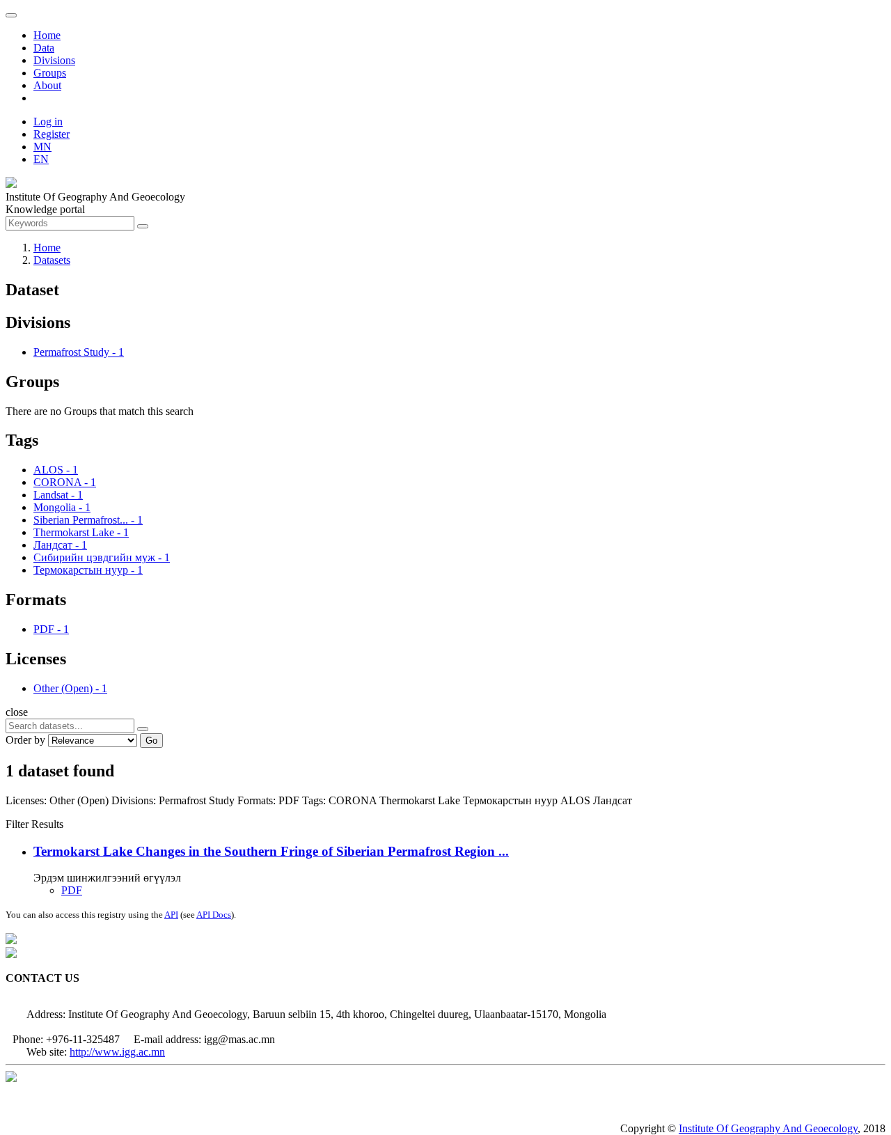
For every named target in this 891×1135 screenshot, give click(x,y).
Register (51, 134)
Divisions (54, 60)
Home (47, 35)
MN (42, 146)
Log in (48, 121)
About (47, 85)
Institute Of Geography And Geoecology (768, 1128)
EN (41, 159)
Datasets (51, 260)
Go (151, 740)
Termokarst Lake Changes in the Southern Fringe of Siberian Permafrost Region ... (271, 851)
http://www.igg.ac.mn (117, 1052)
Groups (49, 73)
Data (43, 48)
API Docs (213, 914)
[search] (142, 729)
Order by (25, 740)
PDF (71, 890)
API (171, 914)
